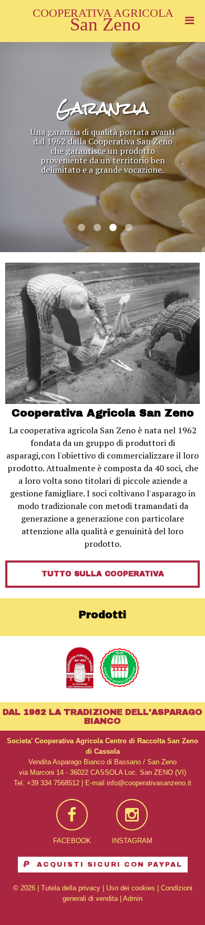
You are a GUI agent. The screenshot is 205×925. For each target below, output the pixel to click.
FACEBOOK (72, 841)
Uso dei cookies (130, 888)
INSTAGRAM (132, 841)
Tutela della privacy (70, 888)
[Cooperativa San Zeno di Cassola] (102, 29)
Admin (132, 898)
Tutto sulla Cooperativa (103, 574)
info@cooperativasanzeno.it (149, 783)
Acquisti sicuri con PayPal (108, 864)
